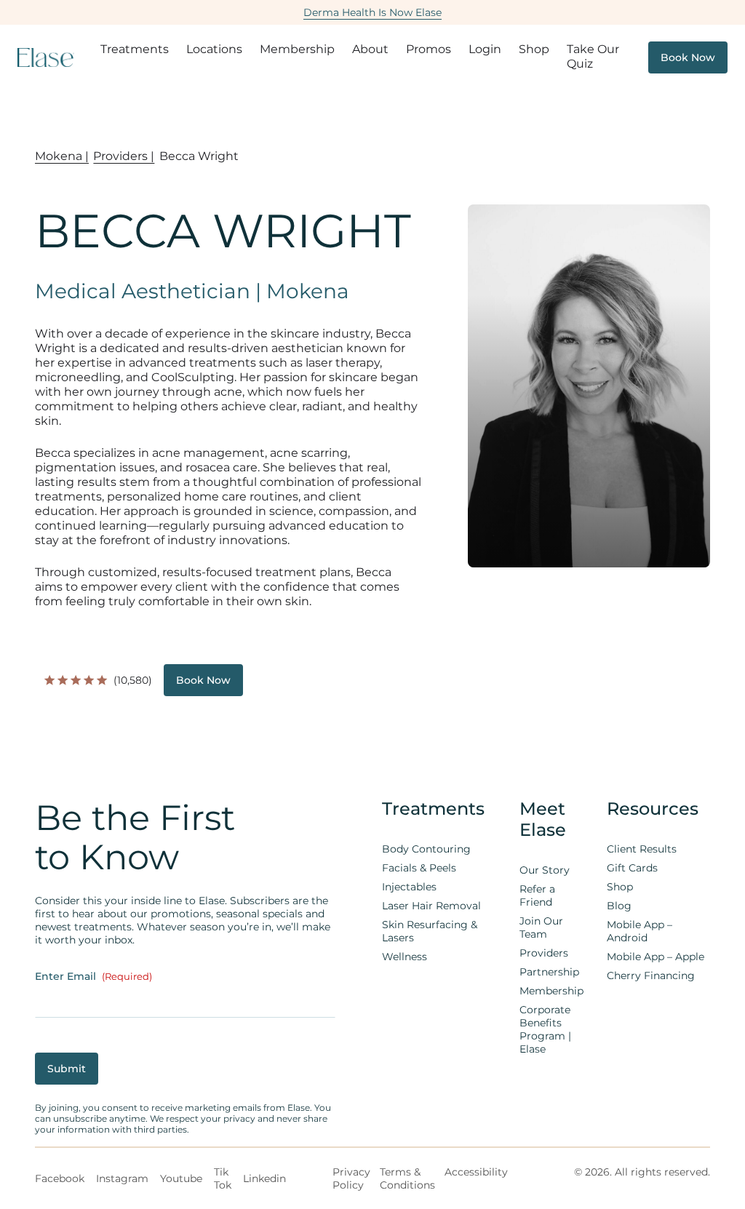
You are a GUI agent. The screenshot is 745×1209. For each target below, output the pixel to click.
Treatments (134, 49)
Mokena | (62, 156)
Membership (297, 49)
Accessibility (476, 1171)
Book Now (688, 57)
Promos (428, 49)
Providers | (123, 156)
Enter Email (93, 976)
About (370, 49)
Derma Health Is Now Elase (372, 12)
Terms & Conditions (407, 1178)
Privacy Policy (351, 1178)
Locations (214, 49)
